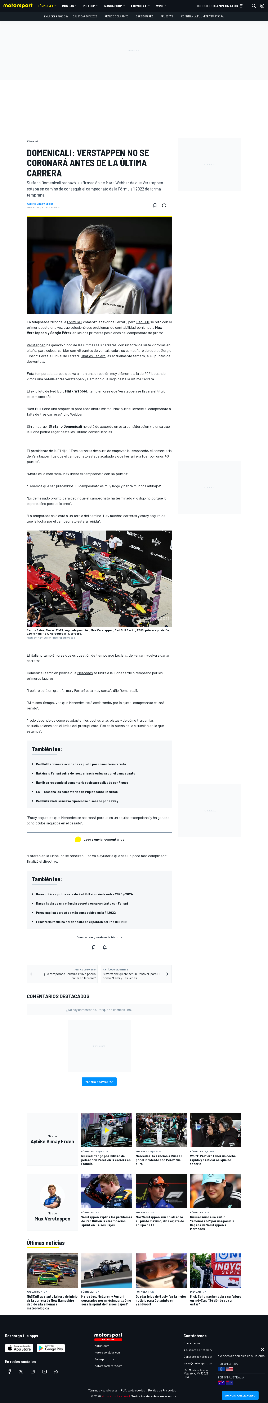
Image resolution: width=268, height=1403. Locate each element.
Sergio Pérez (144, 16)
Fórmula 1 (45, 6)
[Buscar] (254, 6)
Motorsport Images (64, 637)
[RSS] (56, 1371)
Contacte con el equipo (198, 1356)
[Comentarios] (165, 205)
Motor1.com (101, 1345)
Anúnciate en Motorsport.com (202, 1350)
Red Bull (142, 321)
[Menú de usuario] (262, 6)
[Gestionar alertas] (104, 947)
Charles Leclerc (93, 355)
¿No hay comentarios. (99, 1010)
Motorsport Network (116, 1396)
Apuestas (167, 16)
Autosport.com (104, 1359)
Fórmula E (139, 6)
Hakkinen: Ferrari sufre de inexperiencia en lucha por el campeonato (85, 773)
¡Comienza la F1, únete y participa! (202, 16)
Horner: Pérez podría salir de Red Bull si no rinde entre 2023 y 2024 (84, 894)
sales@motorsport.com (199, 1363)
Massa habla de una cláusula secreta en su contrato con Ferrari (82, 903)
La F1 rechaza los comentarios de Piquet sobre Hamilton (77, 792)
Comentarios (192, 1343)
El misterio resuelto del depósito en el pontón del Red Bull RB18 (82, 922)
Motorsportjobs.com (107, 1352)
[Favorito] (155, 205)
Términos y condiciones (102, 1390)
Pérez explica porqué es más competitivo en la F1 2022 (76, 912)
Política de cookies (133, 1390)
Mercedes (85, 672)
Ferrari (139, 655)
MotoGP (89, 6)
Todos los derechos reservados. (154, 1396)
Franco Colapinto (116, 16)
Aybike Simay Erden (40, 203)
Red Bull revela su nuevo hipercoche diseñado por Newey (77, 801)
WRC (159, 6)
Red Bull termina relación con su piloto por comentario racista (81, 764)
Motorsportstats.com (108, 1366)
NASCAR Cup (113, 6)
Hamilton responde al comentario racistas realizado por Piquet (82, 782)
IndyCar (68, 6)
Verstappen (36, 345)
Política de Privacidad (162, 1390)
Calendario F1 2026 (85, 16)
